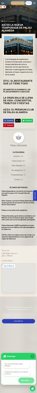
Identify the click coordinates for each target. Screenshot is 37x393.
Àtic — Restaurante (7, 350)
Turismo (17, 179)
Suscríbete (18, 321)
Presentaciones (17, 175)
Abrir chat (26, 380)
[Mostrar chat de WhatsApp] (32, 388)
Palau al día (5, 385)
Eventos (17, 156)
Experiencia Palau (24, 350)
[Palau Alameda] (3, 3)
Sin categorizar (17, 170)
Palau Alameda (17, 165)
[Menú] (34, 3)
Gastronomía (16, 161)
